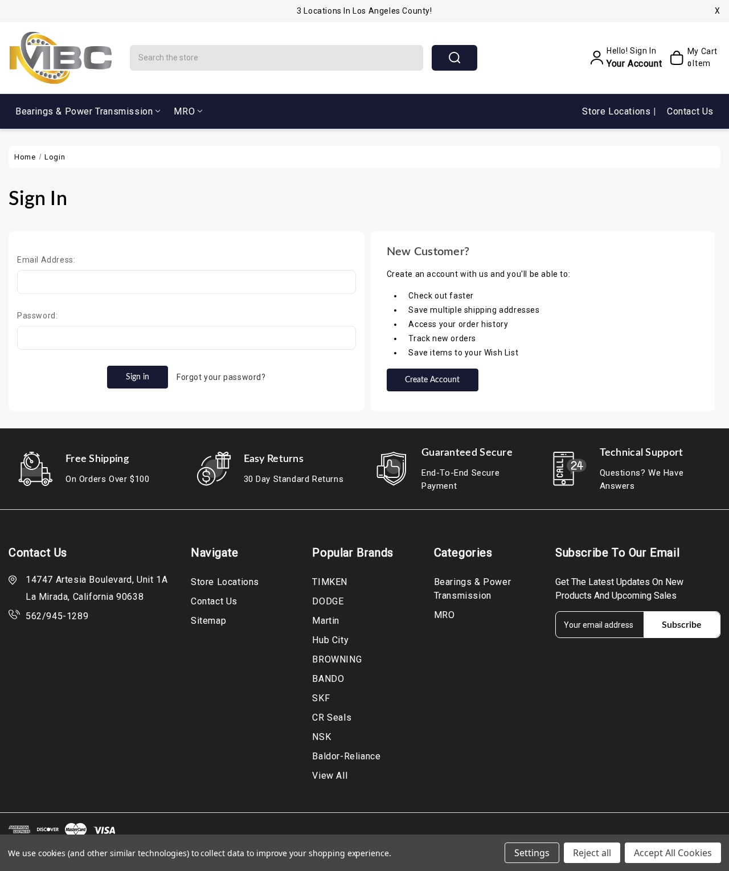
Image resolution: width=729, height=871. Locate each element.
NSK (321, 736)
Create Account (432, 380)
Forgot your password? (221, 377)
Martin (325, 620)
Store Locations (617, 111)
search (454, 58)
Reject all (592, 853)
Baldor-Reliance (346, 756)
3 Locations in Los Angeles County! (364, 10)
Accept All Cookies (673, 853)
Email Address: (46, 259)
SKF (321, 698)
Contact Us (690, 111)
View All (329, 775)
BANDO (328, 678)
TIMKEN (329, 581)
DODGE (327, 601)
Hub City (330, 640)
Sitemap (208, 620)
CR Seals (331, 717)
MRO (184, 111)
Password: (37, 315)
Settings (532, 853)
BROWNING (337, 659)
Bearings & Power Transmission (84, 111)
